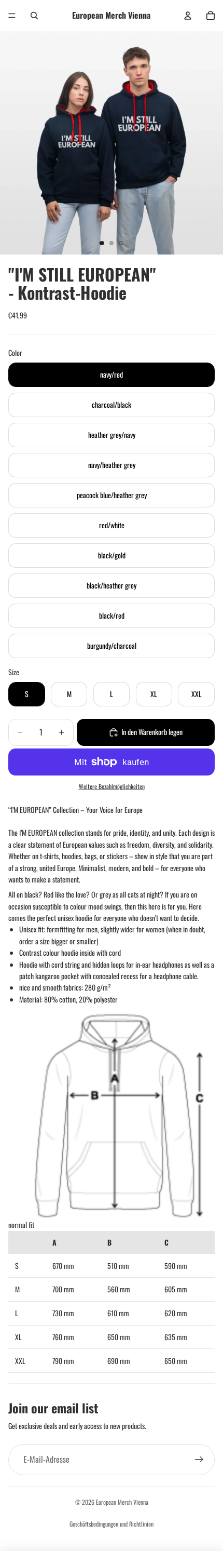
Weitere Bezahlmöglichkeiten (112, 786)
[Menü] (12, 16)
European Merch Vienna (122, 1501)
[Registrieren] (199, 1459)
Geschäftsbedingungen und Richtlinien (111, 1523)
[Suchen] (34, 15)
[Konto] (187, 15)
